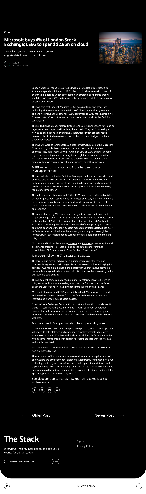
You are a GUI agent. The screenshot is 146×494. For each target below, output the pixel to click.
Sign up (81, 441)
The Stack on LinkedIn (75, 256)
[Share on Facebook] (34, 390)
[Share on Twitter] (42, 390)
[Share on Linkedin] (49, 390)
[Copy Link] (57, 390)
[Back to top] (139, 486)
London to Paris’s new (59, 379)
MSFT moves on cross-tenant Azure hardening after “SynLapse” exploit (67, 169)
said (109, 338)
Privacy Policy (85, 446)
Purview (86, 243)
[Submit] (56, 461)
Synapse (72, 243)
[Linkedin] (7, 486)
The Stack (15, 63)
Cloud (8, 32)
